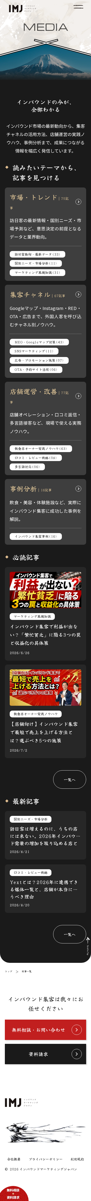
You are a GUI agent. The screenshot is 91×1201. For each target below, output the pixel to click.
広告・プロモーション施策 (39, 360)
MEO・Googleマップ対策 (39, 342)
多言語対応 (27, 466)
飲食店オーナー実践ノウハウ (41, 448)
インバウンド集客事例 (36, 536)
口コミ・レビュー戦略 (36, 457)
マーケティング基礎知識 (37, 272)
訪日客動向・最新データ (37, 254)
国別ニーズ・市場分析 (36, 263)
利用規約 (77, 1159)
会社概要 (14, 1159)
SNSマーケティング (34, 351)
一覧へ (69, 779)
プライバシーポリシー (46, 1159)
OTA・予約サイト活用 (36, 369)
